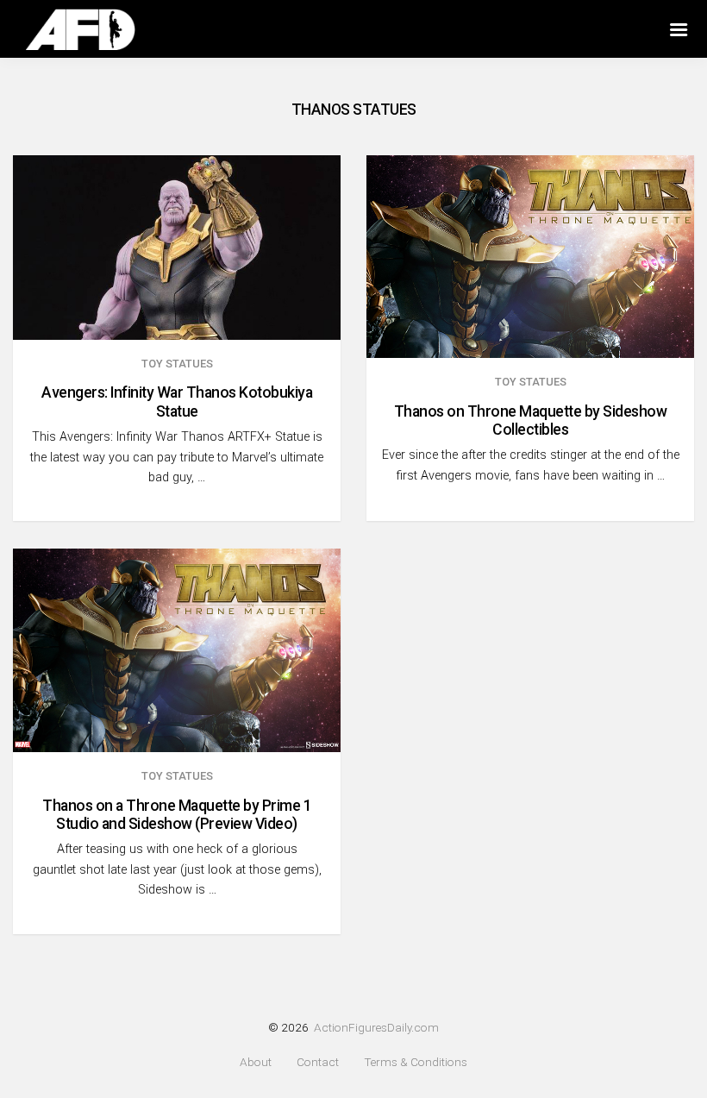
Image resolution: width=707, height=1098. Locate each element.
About (256, 1062)
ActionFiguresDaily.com (376, 1027)
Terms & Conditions (415, 1062)
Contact (318, 1062)
